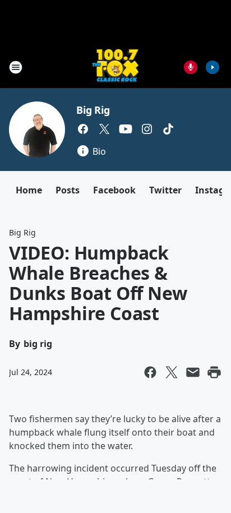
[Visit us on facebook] (83, 129)
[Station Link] (116, 67)
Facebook (114, 190)
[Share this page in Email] (193, 372)
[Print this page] (214, 372)
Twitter (165, 190)
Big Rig (93, 110)
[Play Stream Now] (212, 67)
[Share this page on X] (171, 372)
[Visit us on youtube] (125, 129)
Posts (68, 190)
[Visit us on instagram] (147, 129)
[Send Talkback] (190, 67)
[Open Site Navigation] (15, 67)
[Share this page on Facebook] (150, 372)
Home (29, 190)
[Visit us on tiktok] (168, 129)
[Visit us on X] (104, 129)
